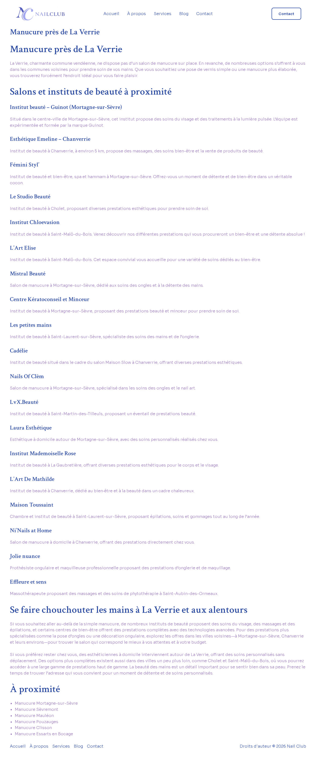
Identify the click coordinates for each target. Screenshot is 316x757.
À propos (136, 13)
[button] (286, 14)
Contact (204, 13)
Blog (183, 13)
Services (162, 13)
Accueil (111, 13)
